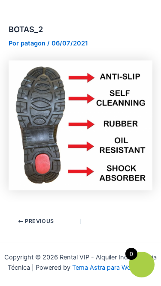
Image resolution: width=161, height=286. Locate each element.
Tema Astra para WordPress (112, 267)
